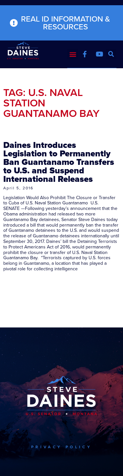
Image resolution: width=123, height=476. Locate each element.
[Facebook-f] (84, 54)
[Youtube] (99, 54)
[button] (72, 54)
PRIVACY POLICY (61, 447)
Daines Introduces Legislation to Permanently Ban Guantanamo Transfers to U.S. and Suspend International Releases (58, 162)
